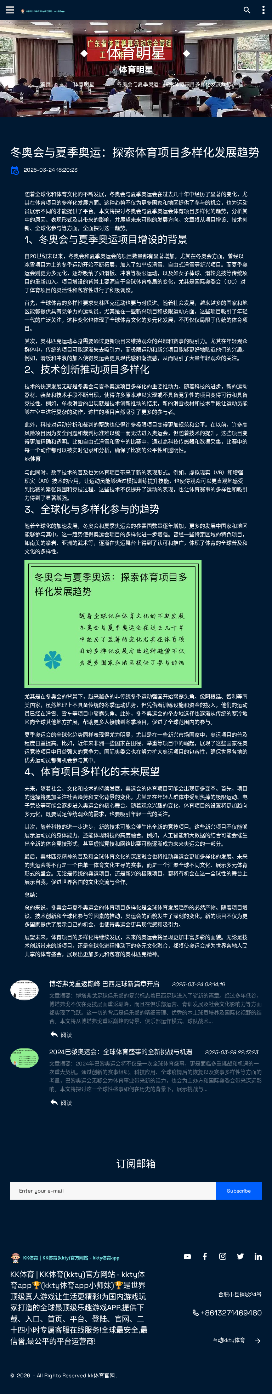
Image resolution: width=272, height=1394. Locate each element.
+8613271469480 (231, 1313)
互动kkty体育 (228, 1340)
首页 (45, 84)
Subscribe (239, 1191)
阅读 (66, 1035)
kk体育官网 (101, 1375)
